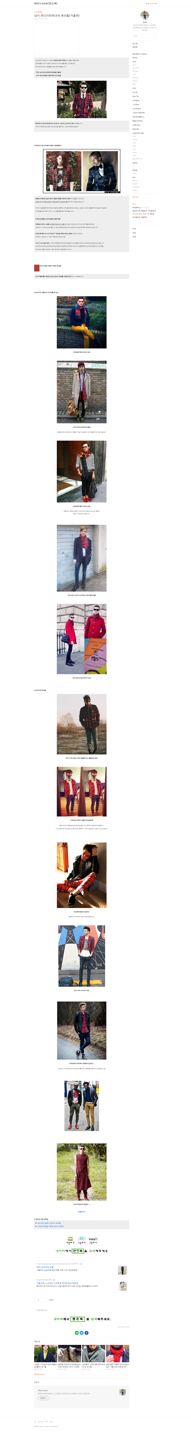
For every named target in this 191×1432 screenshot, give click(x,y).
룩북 (152, 214)
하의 (134, 146)
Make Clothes (138, 121)
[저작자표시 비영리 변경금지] (59, 1300)
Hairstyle (136, 129)
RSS (46, 1422)
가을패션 (137, 217)
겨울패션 (152, 211)
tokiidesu (54, 1426)
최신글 (135, 43)
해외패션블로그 (138, 117)
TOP (134, 75)
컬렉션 (144, 217)
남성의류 (137, 211)
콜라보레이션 (137, 159)
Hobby (135, 190)
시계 (134, 156)
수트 (134, 136)
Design (135, 170)
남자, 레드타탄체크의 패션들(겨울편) (56, 15)
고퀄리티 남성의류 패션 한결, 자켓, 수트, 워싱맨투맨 (56, 1270)
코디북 (135, 92)
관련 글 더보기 (39, 1374)
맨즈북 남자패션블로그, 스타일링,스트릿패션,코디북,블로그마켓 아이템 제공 (64, 1393)
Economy (136, 187)
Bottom (135, 78)
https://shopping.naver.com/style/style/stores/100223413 (57, 1264)
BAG (134, 84)
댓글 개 (36, 1382)
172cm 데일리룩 (139, 113)
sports (135, 163)
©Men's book (38, 1426)
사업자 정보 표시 (42, 1310)
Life (134, 177)
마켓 (134, 62)
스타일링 (136, 100)
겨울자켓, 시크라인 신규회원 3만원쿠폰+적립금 (57, 1283)
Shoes (135, 81)
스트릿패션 (137, 109)
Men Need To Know (140, 54)
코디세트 (136, 68)
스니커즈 (145, 208)
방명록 (135, 47)
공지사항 (40, 1422)
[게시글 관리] (43, 1300)
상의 (134, 143)
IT (133, 166)
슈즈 (134, 149)
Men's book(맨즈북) (45, 3)
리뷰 (134, 88)
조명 (134, 173)
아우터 (135, 140)
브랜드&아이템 (138, 133)
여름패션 (137, 208)
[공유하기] (41, 1300)
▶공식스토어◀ (151, 3)
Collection (136, 125)
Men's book (43, 1390)
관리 (51, 1422)
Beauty (135, 181)
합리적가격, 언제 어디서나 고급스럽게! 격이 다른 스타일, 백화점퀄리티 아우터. (67, 1286)
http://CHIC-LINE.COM (44, 1280)
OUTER (135, 71)
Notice (135, 58)
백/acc (135, 152)
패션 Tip (136, 96)
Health (135, 184)
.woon (144, 22)
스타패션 (136, 105)
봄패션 (144, 211)
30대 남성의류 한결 (44, 1267)
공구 (134, 65)
